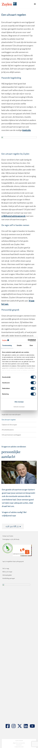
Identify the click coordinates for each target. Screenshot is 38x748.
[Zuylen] (9, 4)
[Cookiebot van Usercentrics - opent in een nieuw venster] (28, 340)
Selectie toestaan (19, 406)
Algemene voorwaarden (19, 743)
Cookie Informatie (19, 746)
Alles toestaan (19, 401)
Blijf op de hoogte (7, 571)
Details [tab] (19, 345)
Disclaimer (19, 745)
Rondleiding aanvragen (8, 578)
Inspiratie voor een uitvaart (11, 414)
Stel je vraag (5, 568)
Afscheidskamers (8, 430)
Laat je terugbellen (7, 561)
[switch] (33, 382)
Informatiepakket (7, 575)
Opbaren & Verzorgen (9, 425)
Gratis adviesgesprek (18, 561)
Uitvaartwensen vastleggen (11, 435)
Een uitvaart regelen (9, 420)
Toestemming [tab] (7, 345)
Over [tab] (31, 345)
